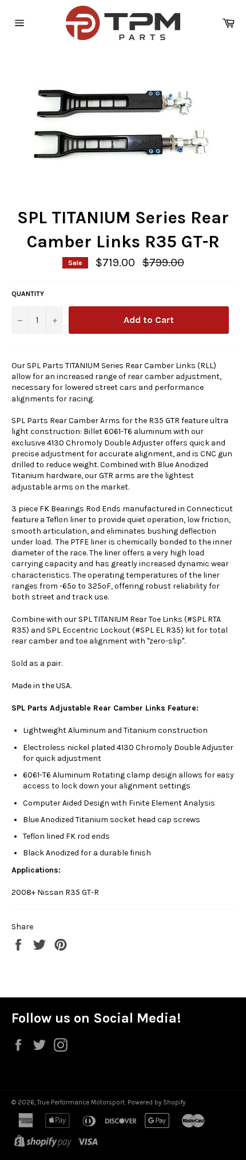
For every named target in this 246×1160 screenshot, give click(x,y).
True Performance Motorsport (81, 1102)
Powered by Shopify (156, 1102)
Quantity (27, 294)
